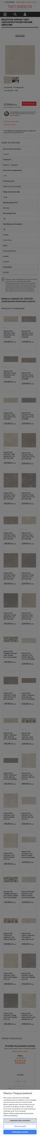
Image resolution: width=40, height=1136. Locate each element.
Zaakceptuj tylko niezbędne (20, 1120)
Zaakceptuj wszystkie (20, 1132)
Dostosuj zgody (20, 1126)
